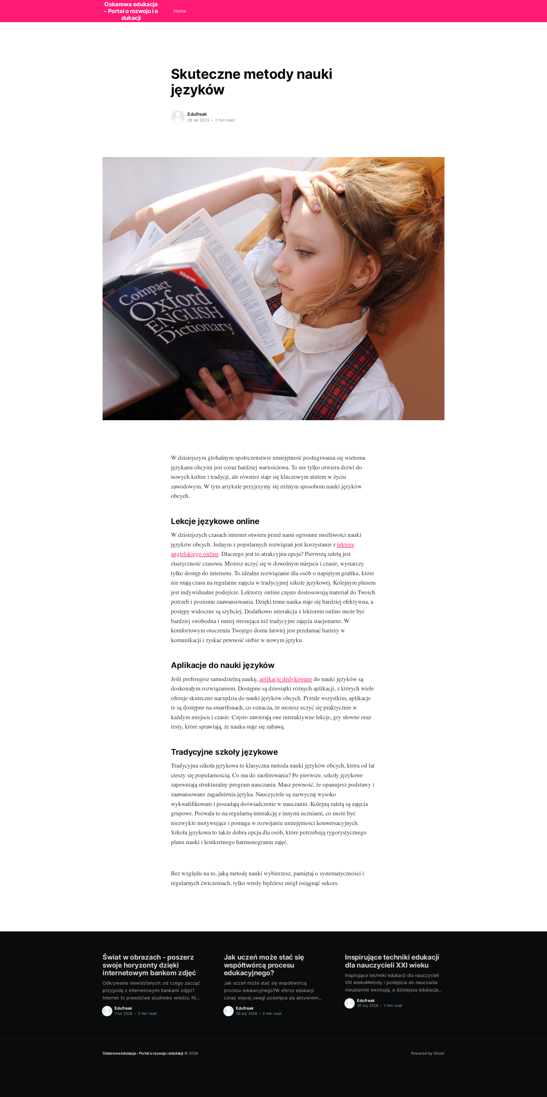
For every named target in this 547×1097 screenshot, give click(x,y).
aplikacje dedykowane (285, 679)
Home (179, 11)
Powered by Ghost (427, 1053)
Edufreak (197, 114)
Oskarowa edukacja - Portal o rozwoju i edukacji (143, 1053)
